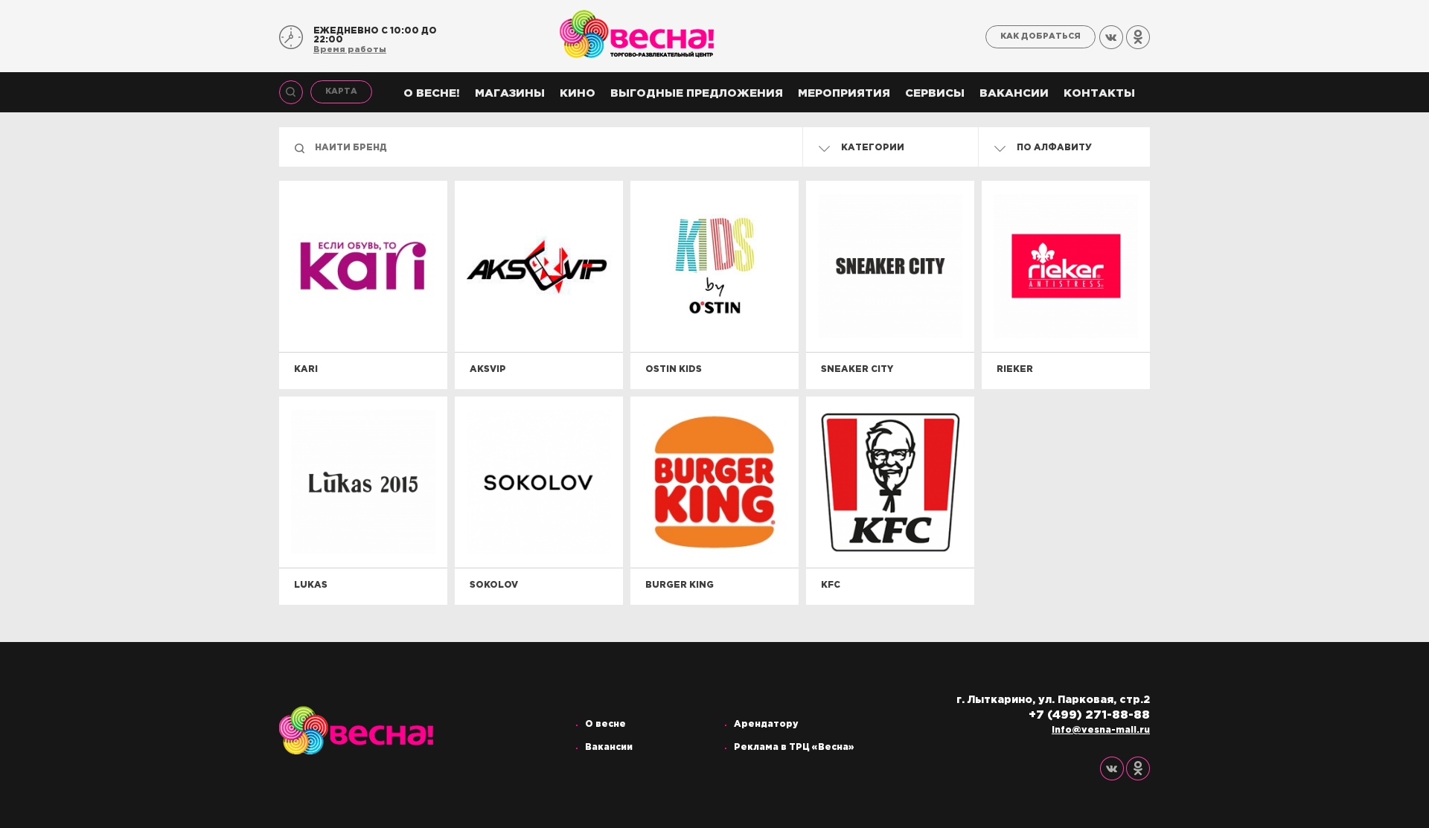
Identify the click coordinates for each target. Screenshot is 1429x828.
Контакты (1099, 93)
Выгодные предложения (696, 93)
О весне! (431, 93)
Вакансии (1014, 93)
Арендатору (766, 724)
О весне (605, 724)
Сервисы (935, 93)
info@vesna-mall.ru (1101, 730)
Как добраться (1040, 36)
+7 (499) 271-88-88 (1089, 715)
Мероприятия (844, 93)
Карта (341, 91)
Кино (577, 93)
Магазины (510, 93)
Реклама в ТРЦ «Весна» (794, 747)
